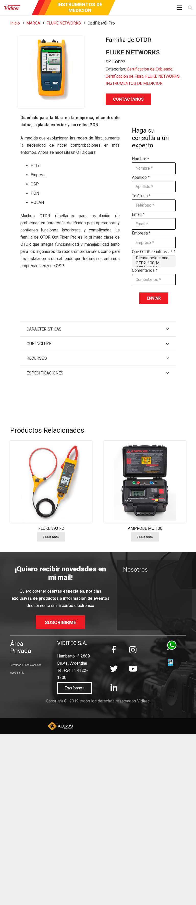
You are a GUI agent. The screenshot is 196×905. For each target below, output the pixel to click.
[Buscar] (190, 8)
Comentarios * (144, 270)
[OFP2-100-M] (153, 263)
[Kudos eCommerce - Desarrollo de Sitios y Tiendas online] (60, 726)
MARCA (33, 23)
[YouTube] (132, 668)
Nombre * (140, 158)
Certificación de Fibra (124, 76)
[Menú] (179, 7)
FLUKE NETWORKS (63, 23)
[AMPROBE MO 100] (145, 491)
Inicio (15, 23)
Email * (138, 214)
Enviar (154, 298)
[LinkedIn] (113, 688)
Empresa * (141, 233)
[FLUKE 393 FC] (51, 491)
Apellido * (141, 177)
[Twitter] (113, 668)
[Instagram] (132, 649)
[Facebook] (113, 649)
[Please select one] (153, 258)
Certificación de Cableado (150, 69)
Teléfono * (141, 195)
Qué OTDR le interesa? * (153, 251)
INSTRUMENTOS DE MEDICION (134, 83)
